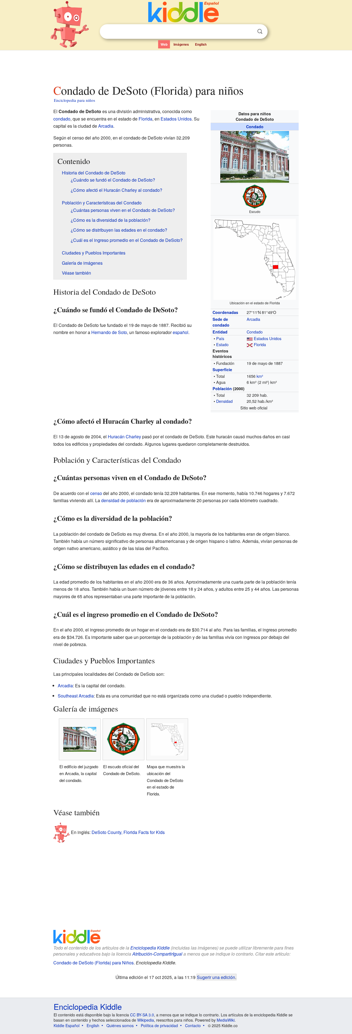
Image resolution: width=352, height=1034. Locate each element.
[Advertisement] (175, 66)
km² (260, 376)
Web (164, 44)
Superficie (222, 369)
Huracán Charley (124, 436)
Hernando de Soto (109, 332)
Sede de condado (221, 321)
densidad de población (123, 500)
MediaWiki (226, 1020)
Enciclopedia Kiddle (150, 948)
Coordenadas (225, 312)
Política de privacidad (159, 1025)
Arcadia (253, 319)
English (201, 44)
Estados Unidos (267, 338)
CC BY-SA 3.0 (142, 1014)
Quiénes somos (120, 1025)
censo (96, 493)
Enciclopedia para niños (74, 100)
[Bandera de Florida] (250, 344)
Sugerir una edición (216, 977)
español (180, 332)
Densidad (224, 401)
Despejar (248, 31)
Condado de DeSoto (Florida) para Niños (93, 962)
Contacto (193, 1025)
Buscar (259, 31)
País (220, 338)
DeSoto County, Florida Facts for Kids (128, 832)
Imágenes (181, 44)
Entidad (220, 332)
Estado (222, 344)
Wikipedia (145, 1020)
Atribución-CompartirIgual (157, 954)
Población (222, 388)
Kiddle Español (66, 1025)
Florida (260, 344)
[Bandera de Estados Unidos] (250, 338)
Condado (254, 126)
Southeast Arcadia (76, 696)
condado (61, 119)
